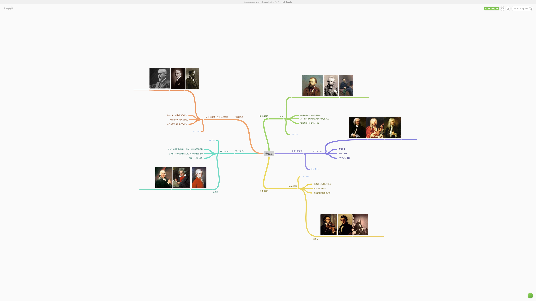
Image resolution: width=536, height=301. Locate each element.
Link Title (211, 140)
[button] (530, 295)
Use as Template (520, 8)
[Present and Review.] (502, 8)
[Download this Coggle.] (508, 8)
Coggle (289, 2)
